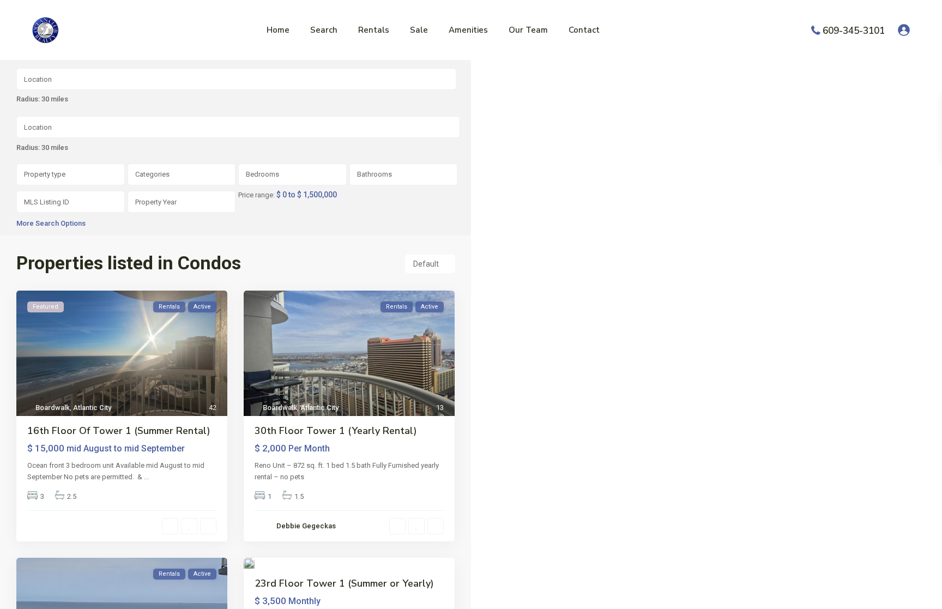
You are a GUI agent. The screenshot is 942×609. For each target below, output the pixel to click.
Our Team (528, 30)
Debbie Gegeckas (306, 526)
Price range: (256, 195)
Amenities (468, 30)
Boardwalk (52, 407)
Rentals (373, 30)
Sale (419, 30)
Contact (584, 30)
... (146, 477)
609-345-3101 (854, 30)
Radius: (42, 148)
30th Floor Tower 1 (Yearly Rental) (336, 430)
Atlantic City (92, 407)
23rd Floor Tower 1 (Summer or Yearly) (344, 583)
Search (323, 30)
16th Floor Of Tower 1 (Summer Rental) (118, 430)
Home (278, 30)
